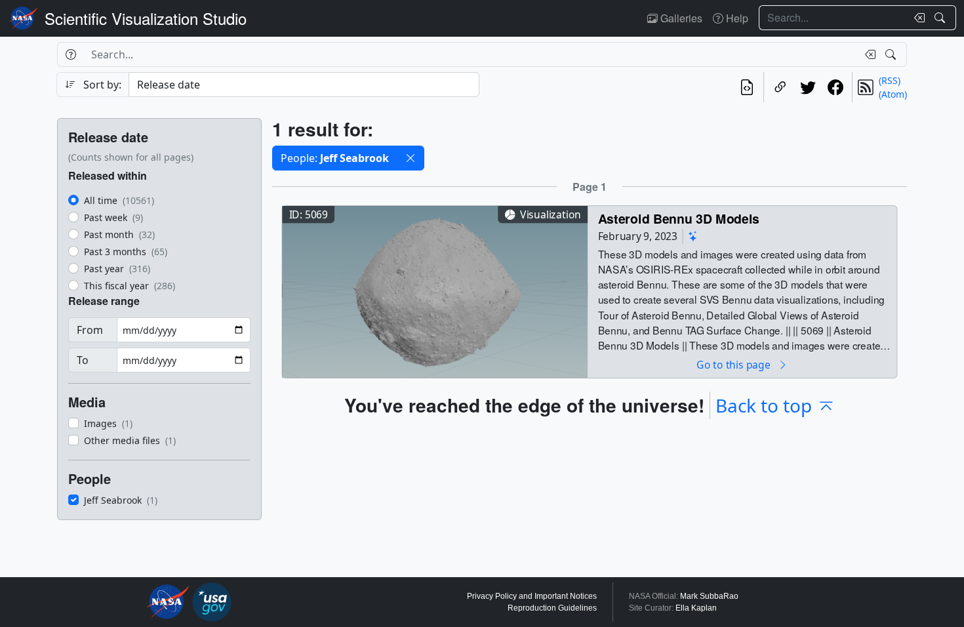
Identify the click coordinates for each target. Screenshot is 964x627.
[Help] (70, 54)
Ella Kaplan (696, 608)
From (90, 330)
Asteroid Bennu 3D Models (678, 218)
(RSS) (889, 80)
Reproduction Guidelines (552, 608)
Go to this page (734, 364)
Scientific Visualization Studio (146, 18)
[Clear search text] (916, 17)
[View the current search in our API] (747, 87)
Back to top (763, 405)
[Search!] (941, 17)
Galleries (680, 18)
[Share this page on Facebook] (835, 87)
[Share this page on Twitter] (808, 87)
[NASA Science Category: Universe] (693, 236)
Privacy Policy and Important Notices (532, 596)
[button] (410, 158)
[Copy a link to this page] (780, 87)
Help (735, 18)
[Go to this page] (435, 290)
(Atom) (893, 94)
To (83, 360)
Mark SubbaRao (709, 596)
